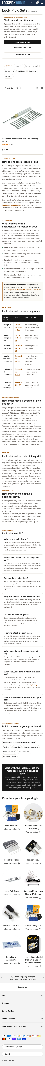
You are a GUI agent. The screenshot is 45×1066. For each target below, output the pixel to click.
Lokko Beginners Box (18, 327)
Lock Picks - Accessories (11, 958)
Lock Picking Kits (33, 925)
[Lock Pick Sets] (11, 812)
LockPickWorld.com (13, 1061)
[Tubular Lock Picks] (11, 912)
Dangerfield (9, 71)
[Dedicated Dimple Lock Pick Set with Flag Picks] (22, 115)
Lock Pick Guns (12, 891)
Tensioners (6, 747)
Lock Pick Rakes (11, 859)
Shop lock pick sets (22, 42)
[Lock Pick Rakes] (11, 847)
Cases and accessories (31, 747)
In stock (18, 66)
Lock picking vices (24, 752)
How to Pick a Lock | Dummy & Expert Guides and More (33, 960)
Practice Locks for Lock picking (33, 827)
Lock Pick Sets (11, 825)
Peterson (8, 76)
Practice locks (7, 742)
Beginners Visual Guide (11, 205)
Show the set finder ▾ (22, 54)
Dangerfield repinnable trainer (25, 742)
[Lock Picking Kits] (33, 912)
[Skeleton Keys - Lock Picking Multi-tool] (33, 878)
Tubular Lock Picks (12, 925)
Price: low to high (31, 66)
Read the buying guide (22, 47)
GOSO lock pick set (18, 337)
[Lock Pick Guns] (11, 878)
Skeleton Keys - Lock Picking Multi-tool (33, 892)
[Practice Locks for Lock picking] (33, 812)
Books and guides (9, 752)
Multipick (21, 71)
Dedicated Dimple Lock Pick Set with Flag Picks (20, 140)
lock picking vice (34, 685)
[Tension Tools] (33, 847)
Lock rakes (17, 747)
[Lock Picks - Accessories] (11, 944)
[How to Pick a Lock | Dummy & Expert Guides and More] (33, 944)
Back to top (22, 987)
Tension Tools (33, 859)
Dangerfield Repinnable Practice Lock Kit (23, 290)
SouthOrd (32, 71)
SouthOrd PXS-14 (18, 348)
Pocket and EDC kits (9, 756)
